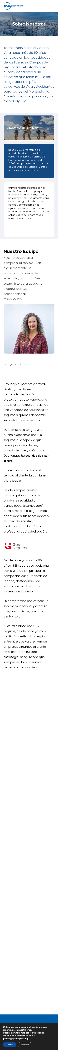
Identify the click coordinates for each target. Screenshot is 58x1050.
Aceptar (9, 1044)
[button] (49, 6)
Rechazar (25, 1044)
